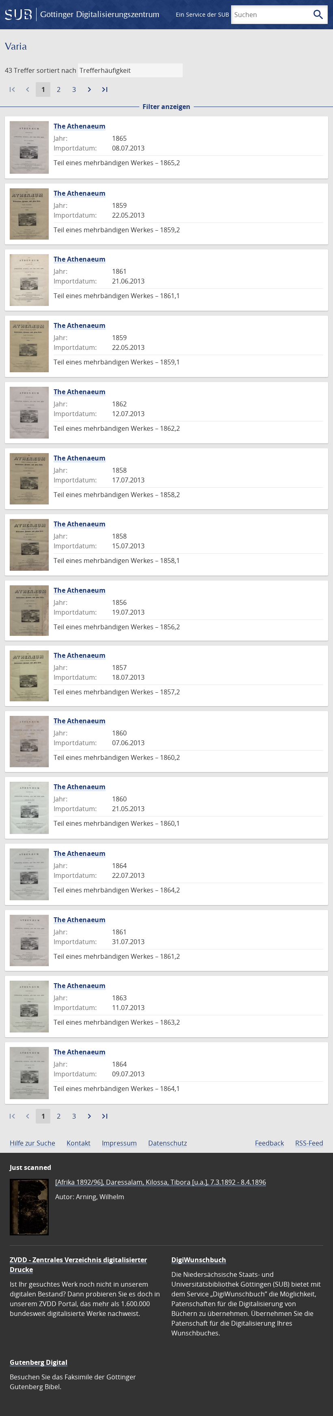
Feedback (269, 1143)
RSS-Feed (309, 1143)
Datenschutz (167, 1143)
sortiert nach (56, 70)
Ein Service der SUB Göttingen (216, 14)
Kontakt (79, 1143)
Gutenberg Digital (38, 1362)
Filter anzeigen (166, 106)
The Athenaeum (80, 126)
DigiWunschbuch (198, 1259)
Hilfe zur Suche (32, 1143)
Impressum (119, 1143)
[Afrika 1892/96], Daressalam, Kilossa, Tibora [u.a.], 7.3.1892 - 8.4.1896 (160, 1182)
